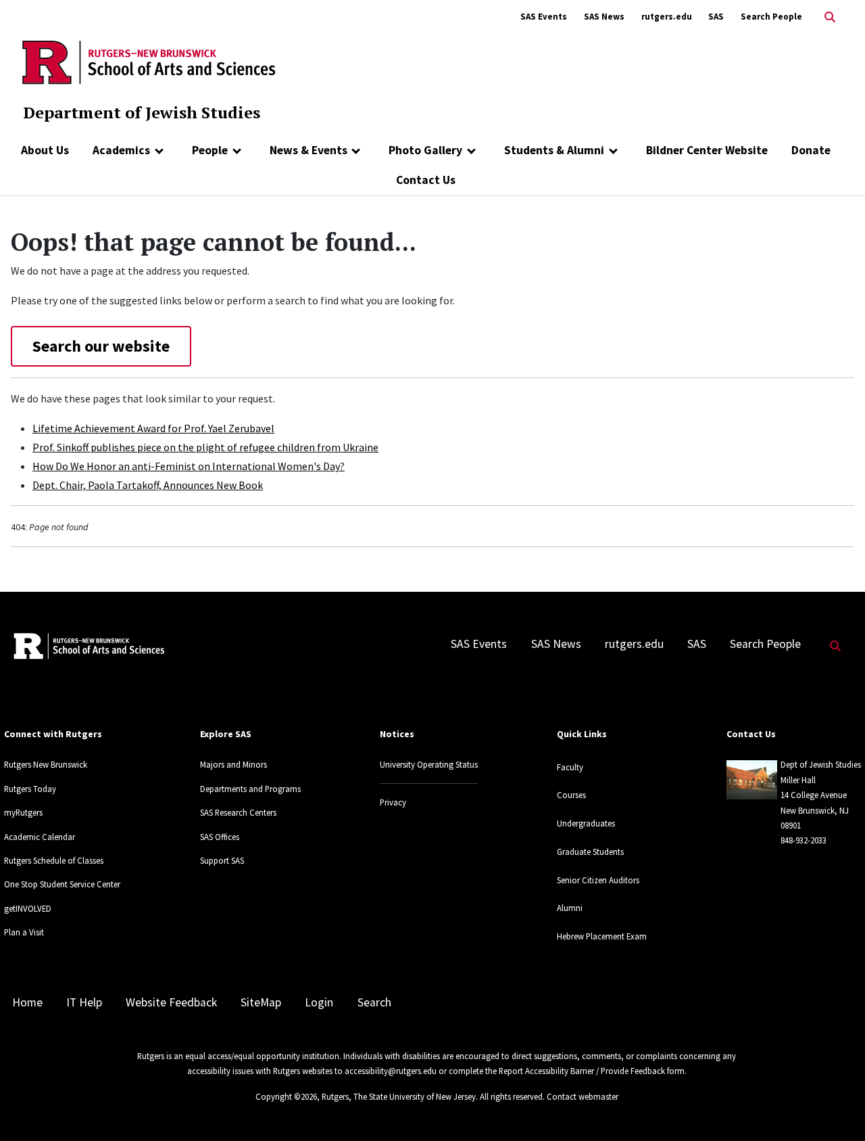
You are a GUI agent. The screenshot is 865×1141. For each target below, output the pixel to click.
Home (27, 1002)
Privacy (393, 802)
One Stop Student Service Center (62, 884)
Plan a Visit (24, 932)
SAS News (604, 16)
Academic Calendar (39, 836)
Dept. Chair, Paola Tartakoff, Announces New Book (147, 485)
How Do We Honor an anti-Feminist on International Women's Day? (188, 466)
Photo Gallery (425, 150)
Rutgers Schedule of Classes (53, 860)
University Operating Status (429, 764)
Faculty (570, 767)
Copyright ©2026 (286, 1096)
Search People (771, 16)
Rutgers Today (30, 788)
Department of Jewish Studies (141, 112)
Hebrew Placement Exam (602, 936)
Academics (121, 150)
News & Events (308, 150)
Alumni (570, 907)
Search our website (101, 345)
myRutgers (23, 812)
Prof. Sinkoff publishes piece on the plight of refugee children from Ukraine (205, 447)
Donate (811, 150)
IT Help (84, 1002)
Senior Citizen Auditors (598, 880)
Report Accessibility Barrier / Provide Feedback (582, 1070)
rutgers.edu (666, 16)
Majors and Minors (233, 764)
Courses (571, 794)
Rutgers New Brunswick (45, 764)
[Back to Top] (835, 1108)
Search (374, 1002)
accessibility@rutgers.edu (391, 1070)
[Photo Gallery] (471, 150)
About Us (45, 150)
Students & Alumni (554, 150)
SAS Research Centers (238, 812)
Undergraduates (586, 823)
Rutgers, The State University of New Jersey (399, 1096)
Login (319, 1002)
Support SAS (222, 860)
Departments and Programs (250, 788)
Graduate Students (590, 851)
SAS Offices (219, 836)
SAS (716, 16)
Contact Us (425, 179)
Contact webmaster (582, 1096)
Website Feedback (171, 1002)
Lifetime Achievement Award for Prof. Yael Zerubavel (153, 428)
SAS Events (543, 16)
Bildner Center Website (707, 150)
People (210, 150)
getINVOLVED (27, 908)
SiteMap (261, 1002)
